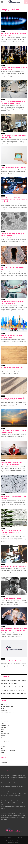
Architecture (4, 704)
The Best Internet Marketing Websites (9, 782)
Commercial (4, 710)
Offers (2, 737)
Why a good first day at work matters (9, 683)
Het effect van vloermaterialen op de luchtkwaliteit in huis (13, 399)
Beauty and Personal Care (7, 706)
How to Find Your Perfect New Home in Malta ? (12, 686)
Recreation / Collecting (6, 741)
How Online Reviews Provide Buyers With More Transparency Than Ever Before (14, 630)
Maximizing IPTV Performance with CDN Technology (13, 497)
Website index (11, 842)
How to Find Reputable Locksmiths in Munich (12, 268)
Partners (22, 840)
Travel (2, 752)
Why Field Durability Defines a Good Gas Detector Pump (13, 34)
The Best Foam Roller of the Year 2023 (9, 801)
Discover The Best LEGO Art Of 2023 (9, 781)
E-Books (3, 714)
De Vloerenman (4, 811)
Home (4, 840)
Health (2, 723)
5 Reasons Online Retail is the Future (12, 661)
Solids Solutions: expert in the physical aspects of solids (13, 136)
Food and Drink (4, 721)
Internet (2, 729)
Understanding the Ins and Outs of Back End (11, 795)
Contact (17, 842)
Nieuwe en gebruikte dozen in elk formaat (10, 799)
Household (3, 727)
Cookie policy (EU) (9, 840)
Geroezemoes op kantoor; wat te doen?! (13, 566)
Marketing (3, 735)
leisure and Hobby (5, 733)
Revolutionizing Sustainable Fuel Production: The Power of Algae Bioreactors (11, 532)
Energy (2, 716)
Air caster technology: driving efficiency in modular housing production (13, 102)
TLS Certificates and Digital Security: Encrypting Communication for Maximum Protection (14, 200)
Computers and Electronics (7, 712)
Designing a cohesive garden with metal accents (12, 690)
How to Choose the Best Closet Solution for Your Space (13, 813)
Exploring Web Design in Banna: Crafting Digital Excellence (13, 431)
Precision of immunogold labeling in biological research (12, 234)
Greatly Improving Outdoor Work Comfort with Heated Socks (11, 463)
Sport (2, 748)
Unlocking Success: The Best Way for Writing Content (13, 775)
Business (2, 31)
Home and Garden (5, 725)
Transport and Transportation (8, 750)
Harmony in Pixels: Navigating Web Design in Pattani (12, 336)
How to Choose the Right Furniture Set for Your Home (13, 815)
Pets (2, 739)
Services (3, 746)
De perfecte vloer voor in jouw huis (12, 368)
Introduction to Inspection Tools (11, 598)
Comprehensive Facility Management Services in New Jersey (13, 302)
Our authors (17, 840)
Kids (2, 731)
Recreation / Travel (5, 744)
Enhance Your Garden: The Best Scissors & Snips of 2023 (13, 793)
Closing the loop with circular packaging (13, 167)
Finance (2, 719)
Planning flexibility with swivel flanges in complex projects (14, 68)
